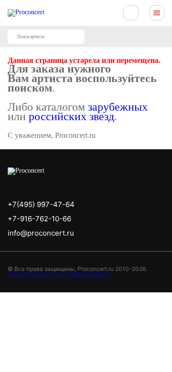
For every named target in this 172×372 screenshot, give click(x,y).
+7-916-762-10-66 (39, 218)
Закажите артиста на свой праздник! (59, 274)
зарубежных (118, 107)
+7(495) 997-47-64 (41, 204)
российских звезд (71, 116)
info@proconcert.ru (41, 233)
